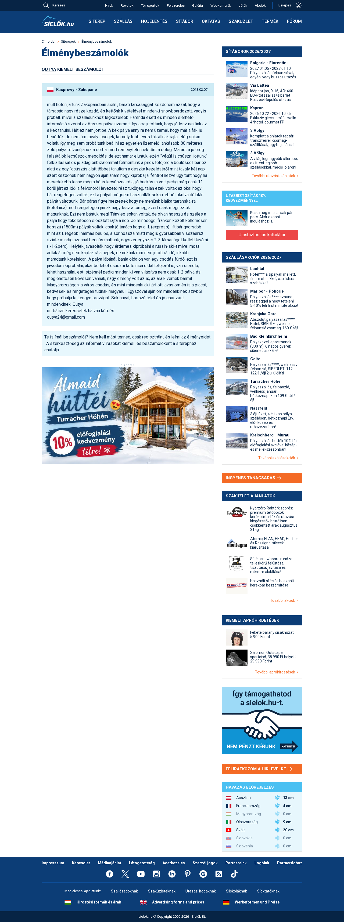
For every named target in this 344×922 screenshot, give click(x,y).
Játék (243, 5)
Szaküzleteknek (161, 891)
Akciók (260, 5)
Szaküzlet (241, 21)
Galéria (197, 5)
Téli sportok (150, 5)
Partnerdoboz (289, 863)
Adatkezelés (174, 863)
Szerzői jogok (205, 863)
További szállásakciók (277, 458)
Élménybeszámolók (96, 41)
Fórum (294, 21)
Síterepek (68, 41)
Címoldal (48, 41)
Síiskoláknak (236, 891)
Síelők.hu (58, 21)
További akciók (283, 600)
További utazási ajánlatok (274, 176)
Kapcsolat (81, 863)
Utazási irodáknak (200, 891)
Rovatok (127, 5)
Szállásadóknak (124, 891)
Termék (270, 21)
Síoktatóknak (268, 891)
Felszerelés (176, 5)
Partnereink (236, 863)
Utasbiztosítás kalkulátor (262, 234)
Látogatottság (142, 863)
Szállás (123, 21)
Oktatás (211, 21)
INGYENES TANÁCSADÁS (251, 477)
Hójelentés (154, 21)
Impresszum (53, 863)
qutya (49, 69)
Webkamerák (220, 5)
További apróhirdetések (276, 672)
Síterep (97, 21)
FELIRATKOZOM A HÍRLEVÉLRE (256, 769)
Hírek (109, 5)
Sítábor (184, 21)
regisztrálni (152, 337)
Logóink (262, 863)
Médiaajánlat (109, 863)
